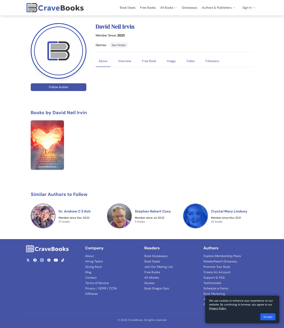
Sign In (247, 8)
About (89, 256)
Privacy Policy (217, 308)
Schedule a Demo (215, 288)
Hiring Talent (94, 261)
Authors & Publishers (217, 8)
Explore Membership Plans (222, 256)
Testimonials (212, 283)
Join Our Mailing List (158, 267)
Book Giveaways (156, 256)
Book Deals (127, 8)
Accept (267, 317)
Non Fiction (119, 45)
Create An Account (216, 272)
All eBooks (151, 278)
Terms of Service (97, 283)
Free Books (148, 8)
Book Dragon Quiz (156, 288)
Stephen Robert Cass (153, 211)
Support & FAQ (213, 278)
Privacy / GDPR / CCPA (101, 288)
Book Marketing (214, 294)
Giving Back (93, 267)
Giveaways (189, 8)
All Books (166, 8)
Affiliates (91, 294)
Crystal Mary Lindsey (229, 211)
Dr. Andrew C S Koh (75, 211)
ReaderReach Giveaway (220, 261)
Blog (88, 272)
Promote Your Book (216, 267)
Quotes (149, 283)
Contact (91, 278)
